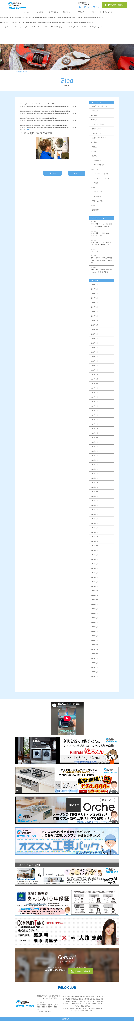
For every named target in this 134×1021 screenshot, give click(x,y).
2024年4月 (94, 410)
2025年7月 (94, 343)
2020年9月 (94, 604)
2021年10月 (95, 546)
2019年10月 (95, 654)
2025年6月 (94, 347)
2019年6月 (94, 672)
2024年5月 (94, 406)
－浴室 (93, 187)
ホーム (26, 12)
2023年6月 (94, 456)
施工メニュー (67, 12)
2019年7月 (94, 667)
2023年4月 (94, 465)
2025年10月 (95, 329)
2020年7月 (94, 613)
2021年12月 (95, 537)
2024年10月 (95, 383)
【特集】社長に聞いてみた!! (100, 106)
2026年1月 (94, 316)
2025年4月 (94, 356)
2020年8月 (94, 609)
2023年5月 (94, 460)
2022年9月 (94, 496)
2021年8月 (94, 555)
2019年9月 (94, 658)
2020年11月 (95, 595)
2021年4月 (94, 573)
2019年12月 (95, 645)
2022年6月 (94, 510)
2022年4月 (94, 519)
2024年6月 (94, 401)
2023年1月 (94, 478)
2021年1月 (94, 586)
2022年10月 (95, 492)
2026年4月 (94, 302)
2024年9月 (94, 388)
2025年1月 (94, 370)
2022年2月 (94, 528)
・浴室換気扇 (96, 196)
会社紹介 (40, 12)
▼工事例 (94, 142)
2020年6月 (94, 618)
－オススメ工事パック (98, 124)
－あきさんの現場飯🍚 (98, 138)
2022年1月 (94, 532)
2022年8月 (94, 501)
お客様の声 (80, 12)
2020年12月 (95, 591)
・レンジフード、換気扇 (99, 174)
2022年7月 (94, 505)
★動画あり (94, 115)
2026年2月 (94, 311)
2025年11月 (95, 325)
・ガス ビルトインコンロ (100, 178)
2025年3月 (94, 361)
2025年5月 (94, 352)
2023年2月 (94, 474)
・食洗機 (94, 183)
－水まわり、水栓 (97, 201)
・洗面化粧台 (96, 160)
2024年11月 (95, 379)
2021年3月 (94, 577)
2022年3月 (94, 523)
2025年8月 (94, 338)
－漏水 (93, 205)
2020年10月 (95, 600)
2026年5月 (94, 298)
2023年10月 (95, 437)
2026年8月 (94, 284)
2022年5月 (94, 514)
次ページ (76, 173)
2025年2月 (94, 365)
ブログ (94, 12)
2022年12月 (95, 483)
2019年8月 (94, 663)
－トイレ (94, 151)
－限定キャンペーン (97, 129)
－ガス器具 (94, 111)
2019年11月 (95, 649)
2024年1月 (94, 424)
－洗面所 (94, 156)
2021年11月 (95, 541)
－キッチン (94, 169)
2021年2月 (94, 582)
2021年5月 (94, 568)
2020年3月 (94, 631)
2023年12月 (95, 428)
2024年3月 (94, 415)
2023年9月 (94, 442)
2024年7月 (94, 397)
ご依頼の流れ (53, 12)
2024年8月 (94, 392)
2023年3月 (94, 469)
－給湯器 (94, 147)
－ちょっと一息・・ (97, 133)
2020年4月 (94, 627)
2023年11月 (95, 433)
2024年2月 (94, 419)
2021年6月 (94, 564)
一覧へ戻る (52, 173)
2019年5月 (94, 676)
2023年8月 (94, 446)
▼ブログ (94, 120)
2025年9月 (94, 334)
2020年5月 (94, 622)
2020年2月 (94, 636)
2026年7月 (94, 289)
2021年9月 (94, 550)
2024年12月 (95, 374)
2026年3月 (94, 307)
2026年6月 (94, 293)
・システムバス (97, 192)
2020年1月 (94, 640)
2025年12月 (95, 320)
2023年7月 (94, 451)
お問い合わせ (107, 12)
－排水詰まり (95, 210)
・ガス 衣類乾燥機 (97, 165)
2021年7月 (94, 559)
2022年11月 (95, 487)
